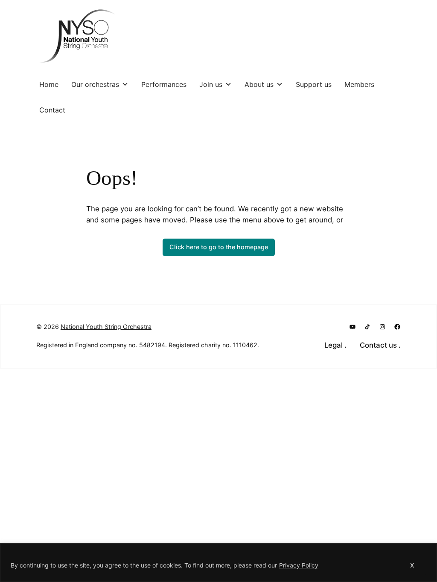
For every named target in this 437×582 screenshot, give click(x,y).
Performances (163, 84)
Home (48, 84)
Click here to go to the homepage (218, 247)
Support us (314, 84)
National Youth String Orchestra (106, 326)
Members (359, 84)
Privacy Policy (298, 565)
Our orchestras (95, 84)
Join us (210, 84)
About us (259, 84)
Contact (52, 110)
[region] (218, 562)
